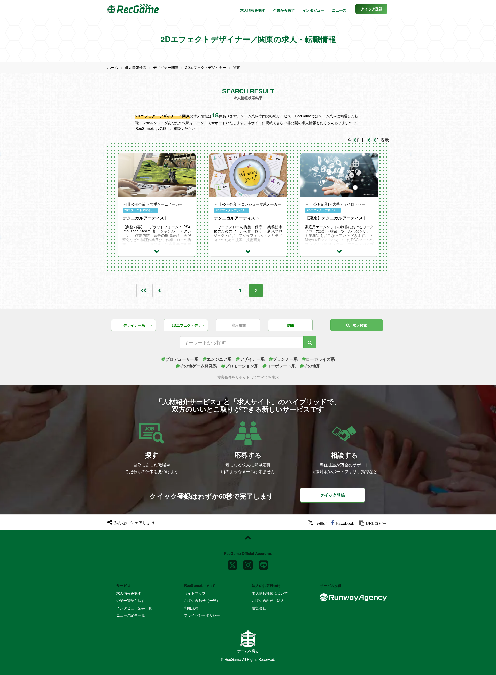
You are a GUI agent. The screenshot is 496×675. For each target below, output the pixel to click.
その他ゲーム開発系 (198, 366)
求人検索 (360, 325)
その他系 (312, 366)
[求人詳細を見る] (157, 251)
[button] (371, 9)
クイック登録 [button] (332, 495)
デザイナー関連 (166, 67)
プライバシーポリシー (202, 615)
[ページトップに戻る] (248, 537)
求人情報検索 (135, 67)
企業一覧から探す (130, 600)
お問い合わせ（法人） (270, 600)
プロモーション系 (241, 366)
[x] (232, 562)
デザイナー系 (252, 359)
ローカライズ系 (320, 359)
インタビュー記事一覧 (134, 607)
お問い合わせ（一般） (202, 600)
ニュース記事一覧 (130, 615)
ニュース (339, 10)
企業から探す (284, 10)
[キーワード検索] (309, 342)
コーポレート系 (281, 366)
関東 (236, 67)
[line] (263, 562)
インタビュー (313, 10)
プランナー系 (285, 359)
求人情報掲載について (270, 593)
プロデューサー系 (181, 359)
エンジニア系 (219, 359)
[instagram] (248, 562)
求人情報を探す (252, 10)
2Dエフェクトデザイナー (205, 67)
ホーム (112, 67)
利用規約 (191, 607)
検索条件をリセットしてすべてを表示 (248, 377)
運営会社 (259, 607)
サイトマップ (195, 593)
